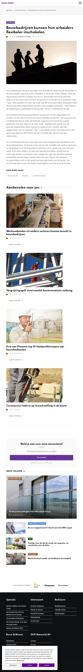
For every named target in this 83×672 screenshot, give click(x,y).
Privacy (33, 645)
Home (10, 10)
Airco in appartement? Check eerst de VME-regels (50, 528)
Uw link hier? (35, 621)
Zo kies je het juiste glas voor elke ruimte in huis (30, 512)
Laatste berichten (20, 10)
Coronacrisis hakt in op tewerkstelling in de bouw (36, 406)
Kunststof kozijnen (37, 613)
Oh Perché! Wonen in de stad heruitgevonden (16, 623)
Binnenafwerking (15, 478)
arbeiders (25, 176)
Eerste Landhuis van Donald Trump (16, 607)
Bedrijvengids (60, 613)
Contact (33, 641)
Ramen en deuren (37, 610)
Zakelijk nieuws (60, 610)
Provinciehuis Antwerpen (15, 618)
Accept (47, 665)
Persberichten (11, 645)
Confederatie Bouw (23, 36)
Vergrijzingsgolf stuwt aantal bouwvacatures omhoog (39, 290)
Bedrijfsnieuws (60, 606)
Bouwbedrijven (13, 176)
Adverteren (10, 641)
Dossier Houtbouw (37, 606)
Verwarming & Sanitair (37, 523)
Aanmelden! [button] (41, 457)
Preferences (13, 665)
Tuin (30, 539)
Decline (30, 665)
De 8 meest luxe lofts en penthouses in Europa (15, 613)
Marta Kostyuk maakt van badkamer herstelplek (49, 558)
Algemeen (10, 22)
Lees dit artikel (15, 244)
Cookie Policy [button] (26, 658)
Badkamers (33, 554)
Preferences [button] (20, 660)
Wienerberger (35, 617)
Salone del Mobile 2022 (14, 628)
